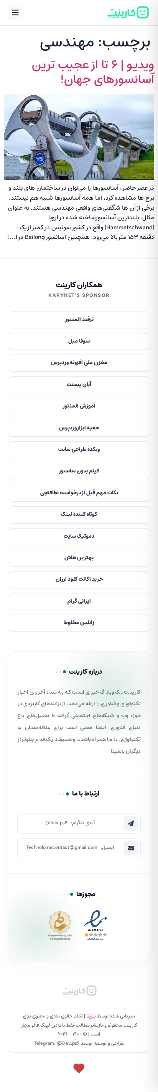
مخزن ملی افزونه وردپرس (79, 363)
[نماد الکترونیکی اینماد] (95, 927)
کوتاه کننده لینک (79, 514)
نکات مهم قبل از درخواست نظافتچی (79, 493)
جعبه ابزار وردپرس (79, 428)
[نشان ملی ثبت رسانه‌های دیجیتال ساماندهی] (60, 927)
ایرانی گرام (79, 601)
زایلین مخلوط (79, 623)
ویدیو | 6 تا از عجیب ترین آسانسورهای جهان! (93, 73)
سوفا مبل (79, 341)
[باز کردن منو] (15, 12)
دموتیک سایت (79, 536)
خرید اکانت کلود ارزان (79, 579)
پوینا (91, 1016)
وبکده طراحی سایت (79, 449)
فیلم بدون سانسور (79, 471)
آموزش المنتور (79, 406)
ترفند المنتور (79, 320)
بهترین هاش (79, 558)
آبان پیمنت (79, 384)
